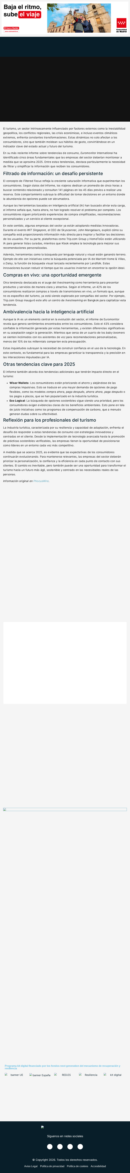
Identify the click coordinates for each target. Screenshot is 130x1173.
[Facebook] (49, 1146)
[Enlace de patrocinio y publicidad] (65, 33)
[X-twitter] (60, 1146)
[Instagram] (80, 1146)
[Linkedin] (70, 1146)
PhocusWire (41, 481)
